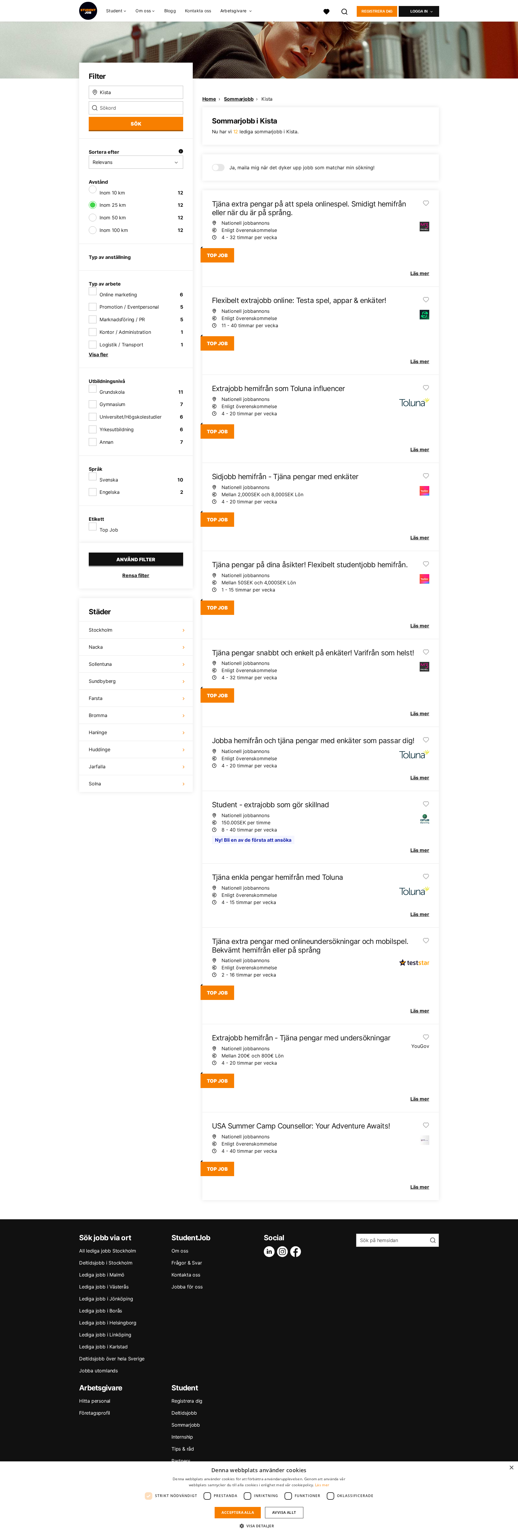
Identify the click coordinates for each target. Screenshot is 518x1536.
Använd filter (135, 559)
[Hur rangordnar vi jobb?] (180, 152)
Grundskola (112, 392)
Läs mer (322, 1484)
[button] (259, 1526)
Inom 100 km (114, 230)
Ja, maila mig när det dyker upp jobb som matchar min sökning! (301, 168)
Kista (266, 99)
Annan (106, 442)
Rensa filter (135, 575)
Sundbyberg (102, 681)
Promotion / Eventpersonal (129, 307)
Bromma (98, 715)
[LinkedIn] (270, 1251)
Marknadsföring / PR (122, 319)
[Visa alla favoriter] (326, 10)
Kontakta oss (198, 10)
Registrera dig (377, 11)
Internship (182, 1437)
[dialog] (259, 1498)
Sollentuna (100, 664)
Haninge (98, 732)
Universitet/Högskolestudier (131, 417)
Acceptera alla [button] (238, 1512)
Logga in (419, 11)
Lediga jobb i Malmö (101, 1275)
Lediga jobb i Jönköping (106, 1299)
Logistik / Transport (121, 345)
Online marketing (118, 295)
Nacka (96, 647)
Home (209, 99)
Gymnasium (112, 404)
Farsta (96, 698)
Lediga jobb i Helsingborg (107, 1323)
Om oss (179, 1251)
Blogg (170, 10)
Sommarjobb (238, 99)
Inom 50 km (113, 218)
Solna (95, 784)
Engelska (109, 492)
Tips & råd (182, 1449)
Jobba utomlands (98, 1371)
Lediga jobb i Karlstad (103, 1347)
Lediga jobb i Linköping (105, 1335)
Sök (136, 124)
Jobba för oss (186, 1287)
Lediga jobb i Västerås (104, 1287)
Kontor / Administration (125, 332)
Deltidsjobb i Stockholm (105, 1263)
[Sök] (345, 10)
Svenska (109, 480)
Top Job (109, 530)
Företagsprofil (94, 1413)
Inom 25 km (113, 205)
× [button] (511, 1468)
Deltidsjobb (184, 1413)
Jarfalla (97, 766)
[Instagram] (283, 1251)
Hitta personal (94, 1401)
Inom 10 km (112, 193)
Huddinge (99, 749)
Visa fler (98, 354)
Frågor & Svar (186, 1263)
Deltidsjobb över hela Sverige (111, 1359)
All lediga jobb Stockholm (107, 1251)
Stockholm (100, 630)
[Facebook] (296, 1251)
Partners (180, 1461)
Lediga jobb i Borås (100, 1311)
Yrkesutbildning (117, 429)
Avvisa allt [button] (284, 1512)
